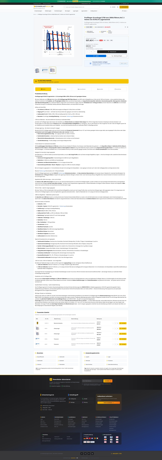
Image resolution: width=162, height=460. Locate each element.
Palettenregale (98, 419)
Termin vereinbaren (108, 402)
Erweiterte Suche (44, 426)
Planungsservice (57, 421)
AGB (43, 436)
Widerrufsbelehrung (46, 438)
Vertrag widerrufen (58, 438)
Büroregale (70, 419)
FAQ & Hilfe (56, 419)
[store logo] (43, 6)
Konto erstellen (43, 424)
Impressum (56, 436)
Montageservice (57, 423)
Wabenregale (71, 421)
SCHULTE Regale (112, 424)
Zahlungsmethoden (46, 440)
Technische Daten (62, 89)
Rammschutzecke (58, 323)
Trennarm (56, 339)
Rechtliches (118, 89)
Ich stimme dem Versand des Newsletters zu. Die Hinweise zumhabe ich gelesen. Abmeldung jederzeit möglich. (97, 384)
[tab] (81, 81)
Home (34, 14)
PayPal (97, 55)
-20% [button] (101, 40)
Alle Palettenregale (113, 421)
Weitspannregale (71, 423)
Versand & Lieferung (58, 424)
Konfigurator (98, 426)
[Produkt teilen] (128, 27)
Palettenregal (70, 116)
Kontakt (83, 423)
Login (41, 419)
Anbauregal (56, 328)
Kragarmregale (71, 424)
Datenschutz (108, 383)
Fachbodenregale (71, 426)
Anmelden (107, 380)
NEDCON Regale (112, 423)
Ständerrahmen (112, 426)
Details (44, 89)
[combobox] (81, 7)
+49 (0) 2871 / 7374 (126, 3)
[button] (35, 70)
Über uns (42, 421)
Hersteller (101, 89)
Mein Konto (42, 423)
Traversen (111, 428)
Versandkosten (82, 89)
